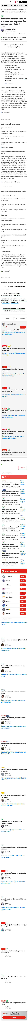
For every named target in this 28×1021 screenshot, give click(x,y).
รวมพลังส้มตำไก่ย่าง (20, 286)
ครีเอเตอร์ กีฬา (13, 9)
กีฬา (8, 9)
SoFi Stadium (18, 295)
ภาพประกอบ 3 (14, 301)
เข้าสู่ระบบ (23, 2)
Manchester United (6, 295)
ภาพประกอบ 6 (14, 302)
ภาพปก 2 (9, 299)
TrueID (4, 2)
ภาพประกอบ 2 (5, 301)
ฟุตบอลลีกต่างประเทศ (16, 5)
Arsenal (16, 293)
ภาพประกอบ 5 (5, 302)
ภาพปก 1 (3, 299)
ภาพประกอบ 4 (23, 301)
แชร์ (8, 34)
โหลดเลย (14, 1017)
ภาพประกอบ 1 (23, 299)
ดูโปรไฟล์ (4, 327)
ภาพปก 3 (15, 299)
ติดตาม (22, 327)
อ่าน (5, 9)
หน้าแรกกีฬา (5, 5)
